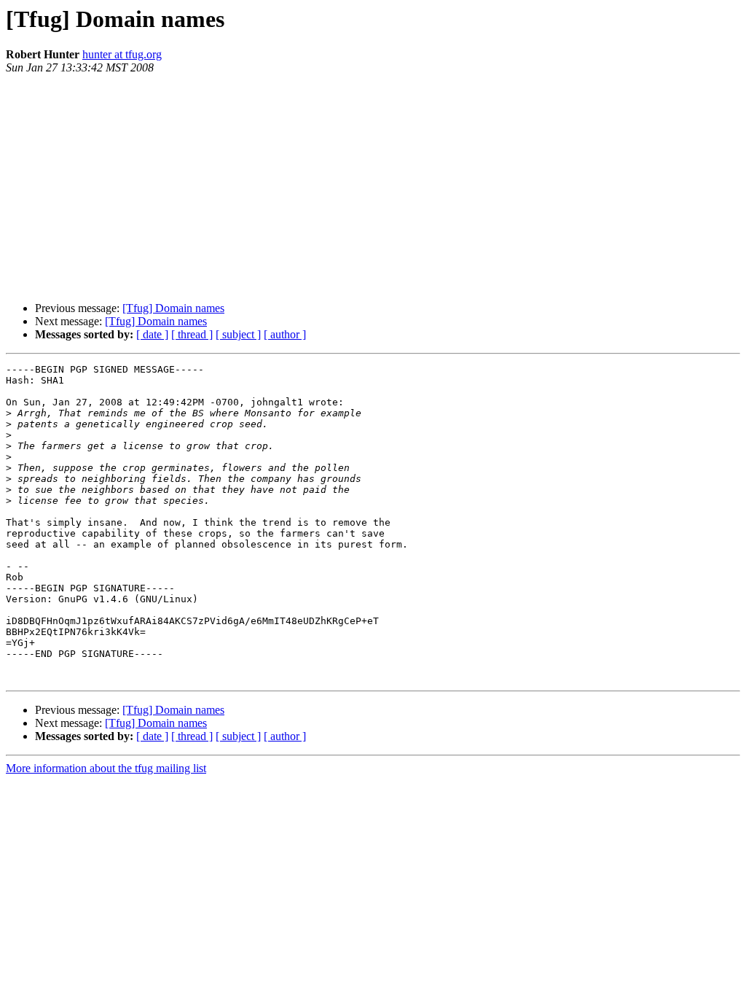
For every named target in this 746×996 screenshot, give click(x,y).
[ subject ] (238, 334)
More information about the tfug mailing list (106, 768)
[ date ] (152, 334)
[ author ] (285, 334)
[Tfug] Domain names (173, 308)
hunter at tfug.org (122, 54)
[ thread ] (192, 334)
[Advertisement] (373, 188)
